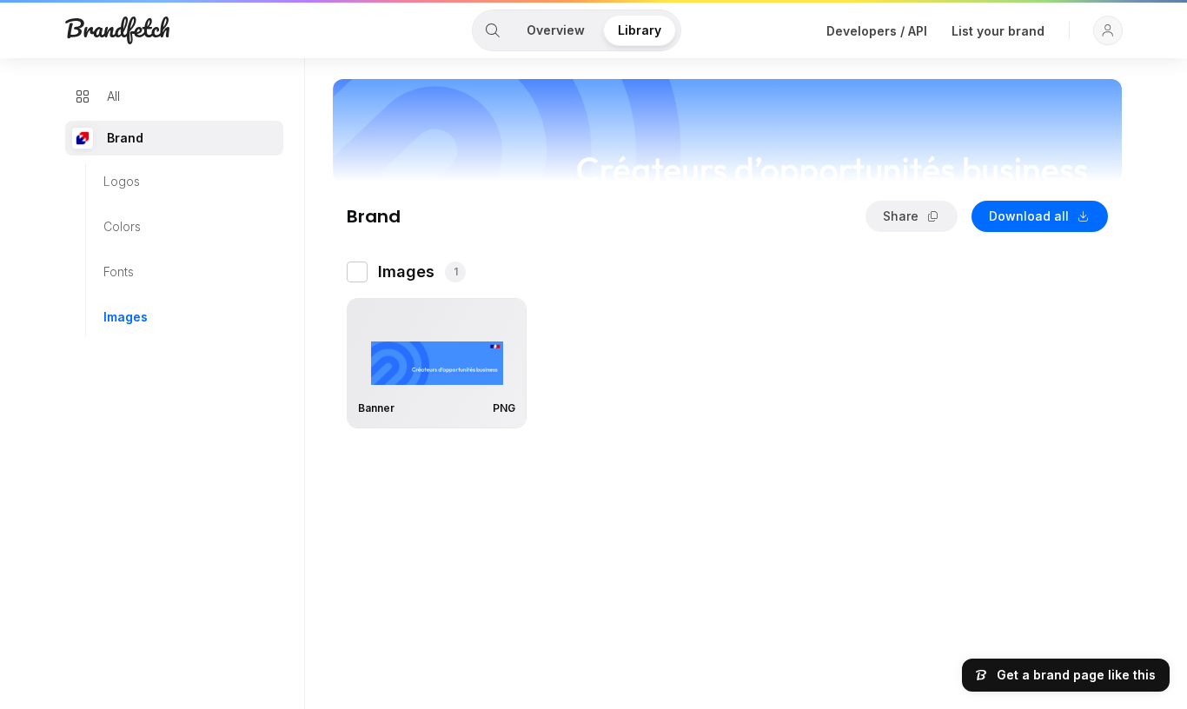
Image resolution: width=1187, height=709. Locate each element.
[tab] (492, 30)
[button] (1108, 30)
